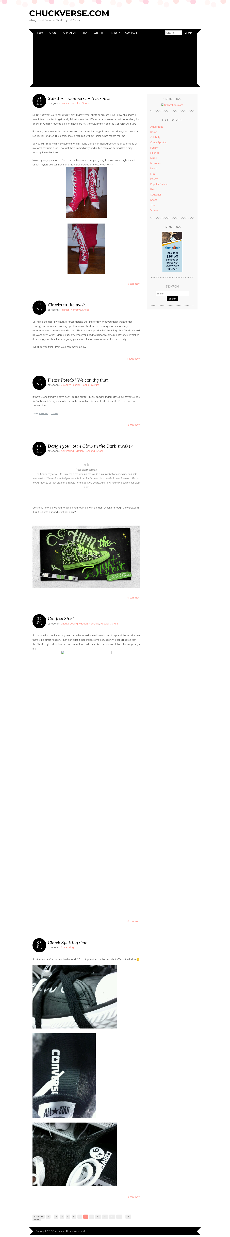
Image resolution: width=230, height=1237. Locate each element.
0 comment (133, 283)
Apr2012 (39, 102)
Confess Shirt (61, 618)
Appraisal (69, 32)
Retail (153, 189)
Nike (152, 173)
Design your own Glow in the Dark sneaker (90, 446)
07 (39, 942)
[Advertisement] (115, 61)
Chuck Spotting (69, 623)
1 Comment (133, 358)
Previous (38, 1216)
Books (153, 132)
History (115, 32)
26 (39, 380)
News (153, 168)
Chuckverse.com (69, 13)
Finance (154, 152)
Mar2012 (39, 309)
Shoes (85, 103)
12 (112, 1216)
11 (105, 1216)
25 (39, 618)
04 (39, 446)
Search (172, 298)
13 (119, 1216)
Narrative (76, 103)
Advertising (67, 450)
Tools (153, 205)
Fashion (65, 103)
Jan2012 (39, 623)
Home (40, 32)
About (53, 32)
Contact (131, 32)
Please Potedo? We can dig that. (78, 380)
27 (39, 305)
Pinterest (54, 414)
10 (98, 1216)
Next (36, 1219)
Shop (85, 32)
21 (39, 98)
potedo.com (43, 414)
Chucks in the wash (67, 305)
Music (153, 158)
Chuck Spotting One (67, 942)
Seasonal (90, 450)
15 (128, 1216)
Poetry (154, 178)
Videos (154, 210)
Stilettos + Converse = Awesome (79, 98)
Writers (99, 32)
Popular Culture (90, 384)
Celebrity (66, 384)
